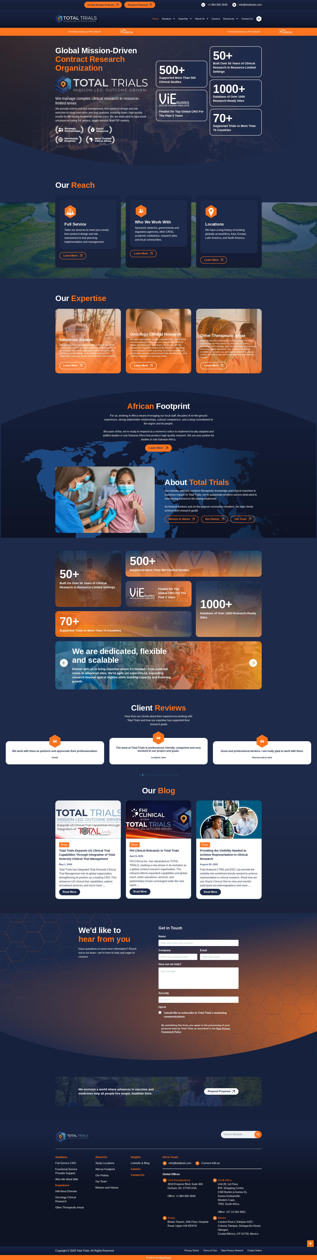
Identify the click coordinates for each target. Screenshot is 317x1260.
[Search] (258, 1134)
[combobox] (239, 1134)
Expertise (183, 18)
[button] (64, 663)
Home (155, 18)
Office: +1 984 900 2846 (181, 1196)
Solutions (166, 18)
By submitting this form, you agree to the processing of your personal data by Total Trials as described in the (195, 1028)
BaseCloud (165, 1257)
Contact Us (247, 18)
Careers (216, 18)
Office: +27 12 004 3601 (232, 1212)
